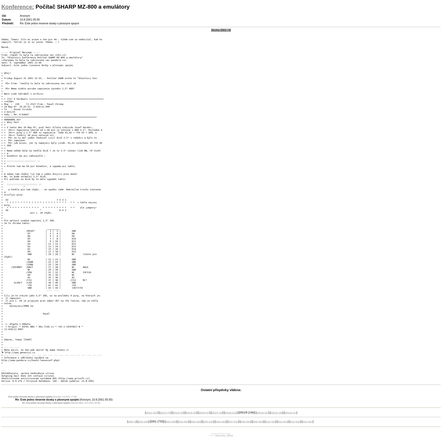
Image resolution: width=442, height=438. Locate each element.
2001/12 (290, 413)
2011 (283, 422)
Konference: (17, 7)
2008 (245, 422)
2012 (295, 422)
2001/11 (276, 413)
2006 (220, 422)
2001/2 (165, 413)
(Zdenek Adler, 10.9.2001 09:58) (61, 403)
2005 (208, 422)
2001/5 (204, 413)
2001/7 (217, 413)
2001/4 (191, 413)
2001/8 (231, 413)
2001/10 (262, 413)
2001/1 (152, 413)
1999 (132, 422)
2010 (270, 422)
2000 (143, 422)
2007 (233, 422)
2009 (258, 422)
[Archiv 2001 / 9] (221, 30)
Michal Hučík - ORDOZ (224, 435)
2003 (183, 422)
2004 (196, 422)
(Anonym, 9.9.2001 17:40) (42, 397)
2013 (307, 422)
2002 (171, 422)
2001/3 (178, 413)
